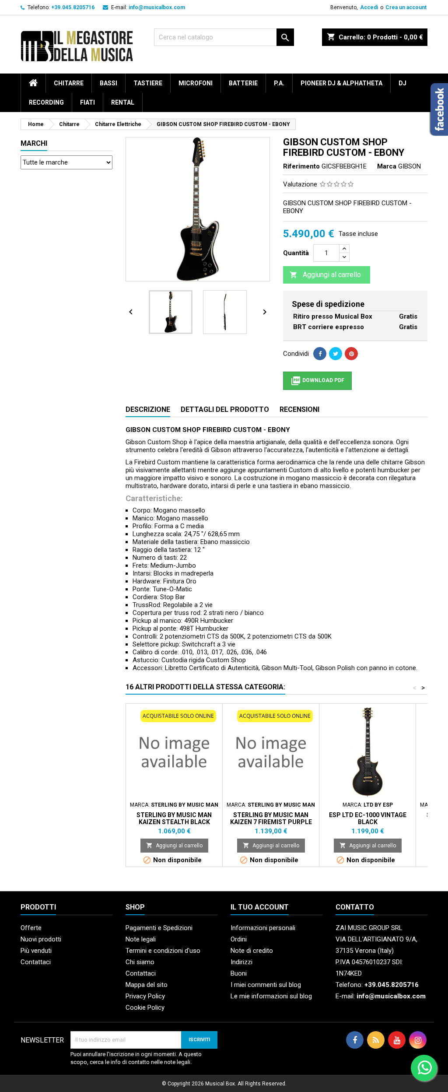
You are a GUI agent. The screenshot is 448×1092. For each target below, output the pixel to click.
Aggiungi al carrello (325, 274)
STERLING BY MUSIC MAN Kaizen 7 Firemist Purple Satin (271, 821)
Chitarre (69, 83)
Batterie (243, 83)
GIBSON (409, 166)
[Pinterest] (351, 353)
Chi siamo (140, 962)
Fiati (87, 102)
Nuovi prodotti (41, 939)
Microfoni (195, 83)
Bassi (108, 83)
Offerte (31, 928)
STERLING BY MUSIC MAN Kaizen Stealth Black (174, 818)
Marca (386, 166)
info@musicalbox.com (157, 7)
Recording (46, 102)
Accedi (369, 7)
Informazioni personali (263, 928)
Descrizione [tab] (148, 409)
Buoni (239, 973)
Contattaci (36, 962)
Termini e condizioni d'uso (163, 951)
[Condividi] (319, 353)
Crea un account (406, 7)
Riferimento (301, 166)
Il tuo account (260, 907)
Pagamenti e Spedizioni (159, 928)
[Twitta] (335, 353)
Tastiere (147, 83)
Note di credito (252, 951)
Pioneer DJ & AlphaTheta (341, 83)
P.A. (279, 83)
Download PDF (317, 381)
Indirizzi (241, 962)
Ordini (239, 939)
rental (122, 102)
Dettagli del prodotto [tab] (225, 409)
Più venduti (36, 951)
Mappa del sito (147, 985)
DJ (402, 83)
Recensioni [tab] (299, 409)
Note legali (141, 939)
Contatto (355, 907)
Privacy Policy (145, 996)
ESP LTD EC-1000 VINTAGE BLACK (367, 818)
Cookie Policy (145, 1007)
